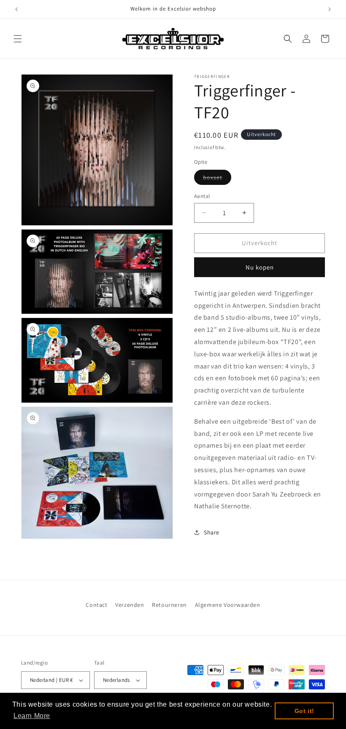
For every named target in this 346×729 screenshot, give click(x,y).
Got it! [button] (304, 711)
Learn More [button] (32, 715)
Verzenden (129, 605)
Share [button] (211, 532)
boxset (217, 179)
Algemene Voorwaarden (227, 605)
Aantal (202, 196)
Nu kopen (260, 267)
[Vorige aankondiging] (16, 9)
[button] (17, 38)
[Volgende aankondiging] (329, 9)
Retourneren (169, 605)
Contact (96, 605)
